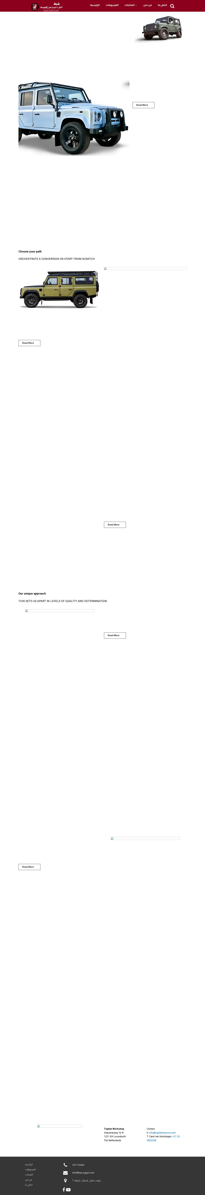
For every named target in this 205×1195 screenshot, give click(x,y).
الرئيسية (95, 5)
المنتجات (129, 5)
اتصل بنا (162, 5)
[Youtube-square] (68, 1151)
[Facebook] (51, 1151)
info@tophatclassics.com (162, 1132)
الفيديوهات (112, 5)
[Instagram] (59, 1151)
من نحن (147, 5)
